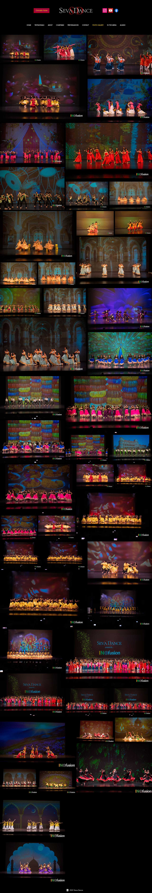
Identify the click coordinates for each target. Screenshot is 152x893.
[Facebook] (116, 10)
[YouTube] (110, 10)
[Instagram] (104, 10)
